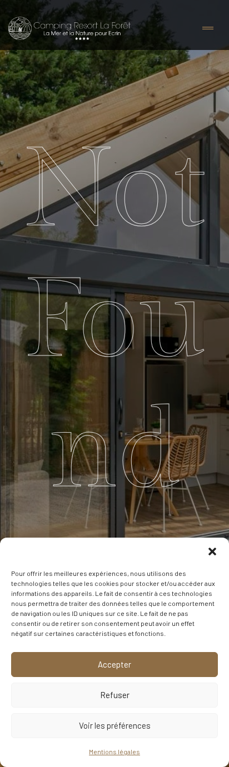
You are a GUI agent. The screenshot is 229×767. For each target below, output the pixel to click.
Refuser (115, 695)
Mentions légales (114, 751)
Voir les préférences (115, 725)
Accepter (114, 664)
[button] (212, 551)
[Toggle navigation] (208, 28)
